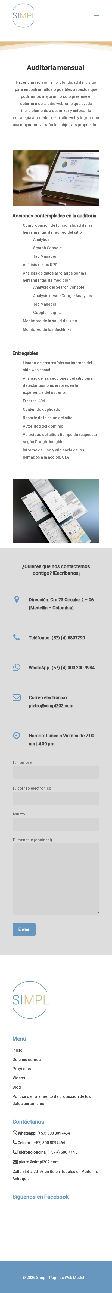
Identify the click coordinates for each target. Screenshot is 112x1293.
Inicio (18, 1050)
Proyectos (22, 1069)
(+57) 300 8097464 (53, 1133)
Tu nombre (22, 762)
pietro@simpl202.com (39, 1162)
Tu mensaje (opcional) (32, 840)
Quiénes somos (27, 1059)
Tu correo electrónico (32, 788)
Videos (19, 1078)
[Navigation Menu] (96, 15)
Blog (17, 1087)
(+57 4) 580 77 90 (62, 1152)
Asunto (19, 814)
